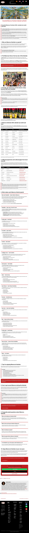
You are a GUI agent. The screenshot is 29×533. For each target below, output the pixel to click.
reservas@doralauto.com (13, 3)
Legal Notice (9, 505)
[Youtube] (26, 509)
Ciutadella (2, 493)
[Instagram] (26, 511)
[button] (21, 2)
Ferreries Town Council (22, 177)
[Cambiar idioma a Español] (16, 1)
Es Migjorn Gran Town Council (22, 180)
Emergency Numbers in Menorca (15, 505)
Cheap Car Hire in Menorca (21, 506)
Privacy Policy (9, 507)
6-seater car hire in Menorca (21, 522)
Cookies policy (9, 510)
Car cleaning (15, 511)
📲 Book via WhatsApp (14, 469)
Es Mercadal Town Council (22, 172)
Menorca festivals (8, 493)
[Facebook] (26, 504)
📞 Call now (14, 471)
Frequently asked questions (9, 518)
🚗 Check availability (14, 473)
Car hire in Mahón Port (21, 512)
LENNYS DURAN (8, 478)
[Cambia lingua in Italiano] (26, 1)
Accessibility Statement (9, 512)
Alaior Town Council (21, 175)
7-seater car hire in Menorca (21, 519)
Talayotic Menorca (3, 498)
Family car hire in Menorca (21, 515)
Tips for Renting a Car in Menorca (23, 498)
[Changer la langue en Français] (23, 1)
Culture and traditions (4, 492)
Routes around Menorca (14, 493)
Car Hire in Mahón (21, 509)
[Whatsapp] (26, 506)
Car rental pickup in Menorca (15, 508)
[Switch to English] (20, 1)
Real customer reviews (15, 514)
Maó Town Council (21, 170)
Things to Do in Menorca (15, 517)
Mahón (5, 493)
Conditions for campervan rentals (9, 521)
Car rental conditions (9, 515)
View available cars (4, 460)
